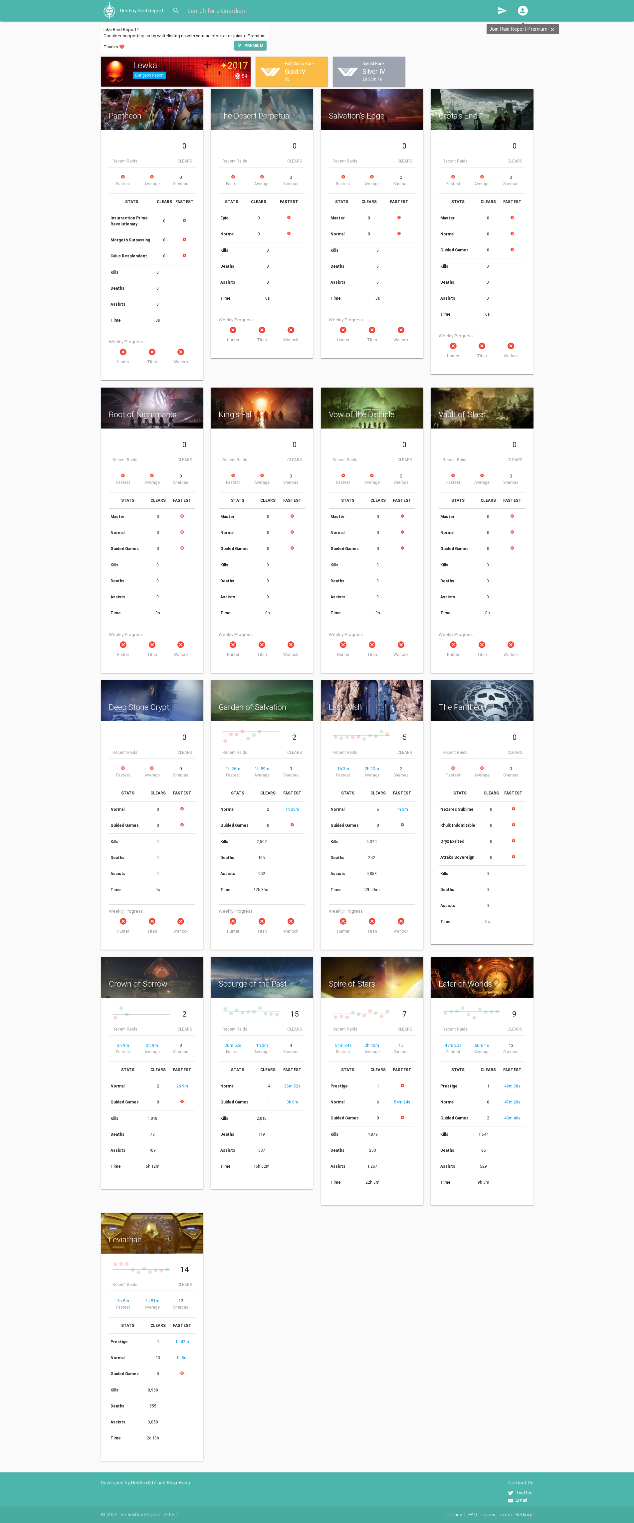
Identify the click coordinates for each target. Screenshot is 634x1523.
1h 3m (343, 768)
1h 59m (262, 768)
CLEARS (184, 160)
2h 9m (123, 1045)
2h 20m (372, 768)
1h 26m (233, 768)
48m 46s (512, 1117)
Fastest (123, 183)
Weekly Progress (126, 342)
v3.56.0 (170, 1514)
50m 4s (482, 1045)
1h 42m (182, 1341)
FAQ (472, 1514)
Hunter (123, 361)
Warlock (180, 361)
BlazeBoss (178, 1482)
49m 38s (512, 1085)
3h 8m (292, 1101)
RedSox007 (143, 1482)
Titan (152, 361)
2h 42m (372, 1045)
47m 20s (453, 1045)
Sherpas (180, 183)
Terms (505, 1514)
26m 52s (233, 1045)
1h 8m (123, 1301)
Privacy (487, 1514)
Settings (524, 1514)
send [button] (502, 11)
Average (152, 183)
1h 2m (262, 1045)
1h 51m (152, 1301)
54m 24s (343, 1045)
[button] (522, 10)
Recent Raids (124, 160)
